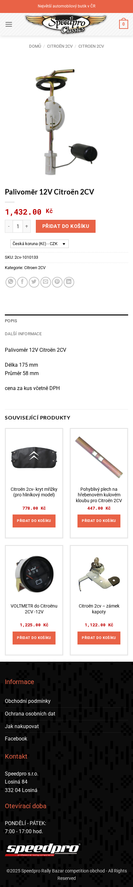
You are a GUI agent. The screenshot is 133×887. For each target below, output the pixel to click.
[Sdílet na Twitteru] (34, 282)
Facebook (16, 739)
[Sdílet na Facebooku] (22, 282)
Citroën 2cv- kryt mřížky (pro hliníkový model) (34, 492)
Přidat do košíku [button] (34, 521)
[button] (9, 24)
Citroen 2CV (91, 46)
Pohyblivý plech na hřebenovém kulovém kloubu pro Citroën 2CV (99, 495)
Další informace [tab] (23, 333)
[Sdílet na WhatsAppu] (10, 282)
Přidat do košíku (65, 226)
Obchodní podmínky (28, 701)
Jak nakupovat (22, 726)
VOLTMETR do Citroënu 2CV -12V (34, 608)
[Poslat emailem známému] (45, 282)
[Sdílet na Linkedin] (69, 282)
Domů (35, 46)
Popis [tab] (11, 320)
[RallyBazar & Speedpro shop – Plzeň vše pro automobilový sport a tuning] (65, 24)
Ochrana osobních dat (30, 714)
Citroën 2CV (60, 46)
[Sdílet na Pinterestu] (57, 282)
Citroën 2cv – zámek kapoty (99, 608)
